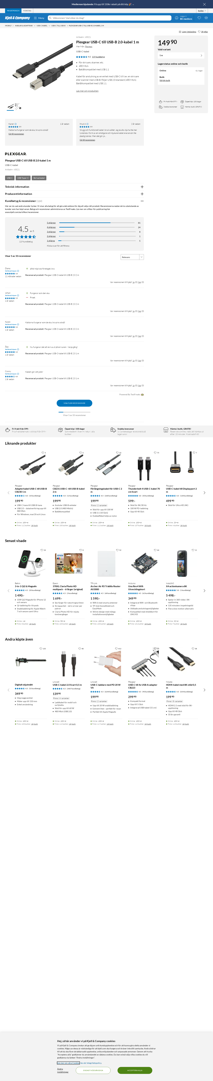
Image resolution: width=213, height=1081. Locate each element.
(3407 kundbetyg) (73, 689)
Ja (133, 282)
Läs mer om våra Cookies (68, 1063)
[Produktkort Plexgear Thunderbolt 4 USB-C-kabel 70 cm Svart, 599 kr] (144, 466)
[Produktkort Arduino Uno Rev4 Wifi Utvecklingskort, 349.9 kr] (144, 563)
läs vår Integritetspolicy (90, 1063)
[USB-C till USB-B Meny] (67, 25)
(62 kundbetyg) (148, 593)
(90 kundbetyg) (148, 692)
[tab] (13, 10)
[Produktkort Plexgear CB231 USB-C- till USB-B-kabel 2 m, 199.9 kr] (69, 466)
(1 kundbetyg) (185, 590)
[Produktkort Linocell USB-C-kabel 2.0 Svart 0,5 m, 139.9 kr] (69, 662)
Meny (41, 18)
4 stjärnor (51, 227)
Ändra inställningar (63, 1070)
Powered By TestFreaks (129, 394)
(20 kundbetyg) (35, 590)
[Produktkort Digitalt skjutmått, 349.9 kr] (31, 662)
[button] (10, 107)
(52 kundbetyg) (35, 688)
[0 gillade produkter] (199, 17)
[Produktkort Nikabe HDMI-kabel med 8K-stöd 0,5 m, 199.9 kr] (182, 662)
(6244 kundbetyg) (111, 692)
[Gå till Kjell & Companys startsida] (18, 18)
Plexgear (88, 46)
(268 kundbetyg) (111, 496)
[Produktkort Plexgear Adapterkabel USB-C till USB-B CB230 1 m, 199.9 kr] (31, 466)
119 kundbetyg (98, 57)
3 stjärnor (51, 231)
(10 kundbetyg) (35, 496)
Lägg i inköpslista (189, 32)
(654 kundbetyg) (186, 692)
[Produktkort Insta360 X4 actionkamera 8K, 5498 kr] (182, 563)
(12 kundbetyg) (72, 496)
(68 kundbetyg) (110, 593)
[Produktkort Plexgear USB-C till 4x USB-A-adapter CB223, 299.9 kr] (144, 662)
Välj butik (34, 525)
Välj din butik (165, 80)
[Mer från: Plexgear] (16, 155)
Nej (139, 282)
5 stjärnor (51, 222)
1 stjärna (51, 240)
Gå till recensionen (16, 134)
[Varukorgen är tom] (206, 17)
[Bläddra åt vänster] (8, 492)
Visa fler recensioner (74, 403)
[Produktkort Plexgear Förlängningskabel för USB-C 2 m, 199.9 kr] (106, 466)
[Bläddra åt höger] (204, 492)
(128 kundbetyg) (186, 496)
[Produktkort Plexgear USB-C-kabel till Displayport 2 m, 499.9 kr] (182, 466)
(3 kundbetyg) (72, 593)
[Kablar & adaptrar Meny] (34, 25)
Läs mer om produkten (87, 90)
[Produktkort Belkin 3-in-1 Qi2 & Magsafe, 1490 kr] (31, 563)
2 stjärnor (51, 236)
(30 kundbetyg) (148, 496)
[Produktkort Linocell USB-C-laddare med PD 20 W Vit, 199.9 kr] (106, 662)
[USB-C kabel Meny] (49, 25)
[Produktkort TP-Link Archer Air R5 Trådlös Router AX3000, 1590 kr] (106, 563)
